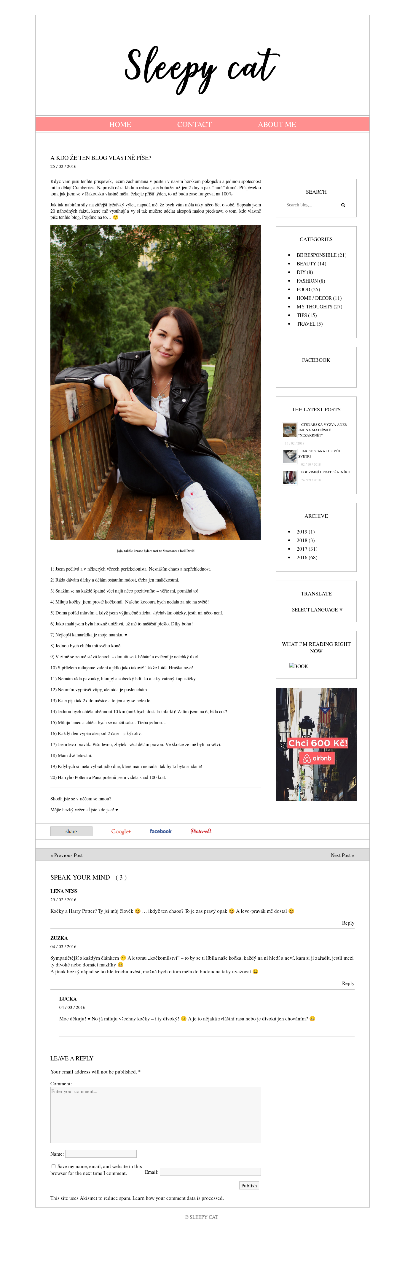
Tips (302, 315)
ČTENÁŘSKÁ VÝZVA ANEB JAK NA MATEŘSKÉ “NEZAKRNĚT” (322, 429)
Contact (194, 124)
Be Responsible (317, 254)
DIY (301, 272)
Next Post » (343, 855)
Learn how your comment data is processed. (178, 1197)
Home (120, 124)
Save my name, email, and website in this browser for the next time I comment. (96, 1169)
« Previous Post (66, 855)
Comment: (61, 1083)
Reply (348, 922)
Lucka (68, 998)
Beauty (306, 263)
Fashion (307, 280)
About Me (277, 124)
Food (303, 289)
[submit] (343, 205)
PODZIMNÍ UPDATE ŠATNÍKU (325, 471)
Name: (57, 1153)
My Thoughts (314, 306)
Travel (306, 323)
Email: (152, 1171)
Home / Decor (314, 297)
